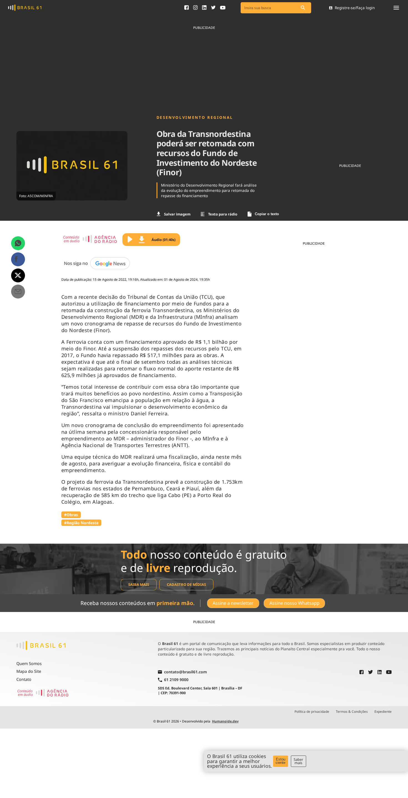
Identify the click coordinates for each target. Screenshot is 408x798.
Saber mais (298, 761)
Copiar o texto (267, 214)
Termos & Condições (352, 711)
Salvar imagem (177, 214)
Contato (23, 679)
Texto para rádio (222, 214)
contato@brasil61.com (185, 672)
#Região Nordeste (81, 522)
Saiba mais (138, 584)
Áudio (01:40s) (163, 239)
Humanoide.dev (225, 721)
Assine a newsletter (233, 603)
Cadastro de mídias (186, 584)
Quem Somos (29, 663)
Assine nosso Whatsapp (294, 603)
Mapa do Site (28, 671)
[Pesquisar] (303, 8)
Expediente (383, 711)
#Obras (71, 514)
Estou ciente (280, 761)
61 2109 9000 (176, 680)
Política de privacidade (311, 711)
